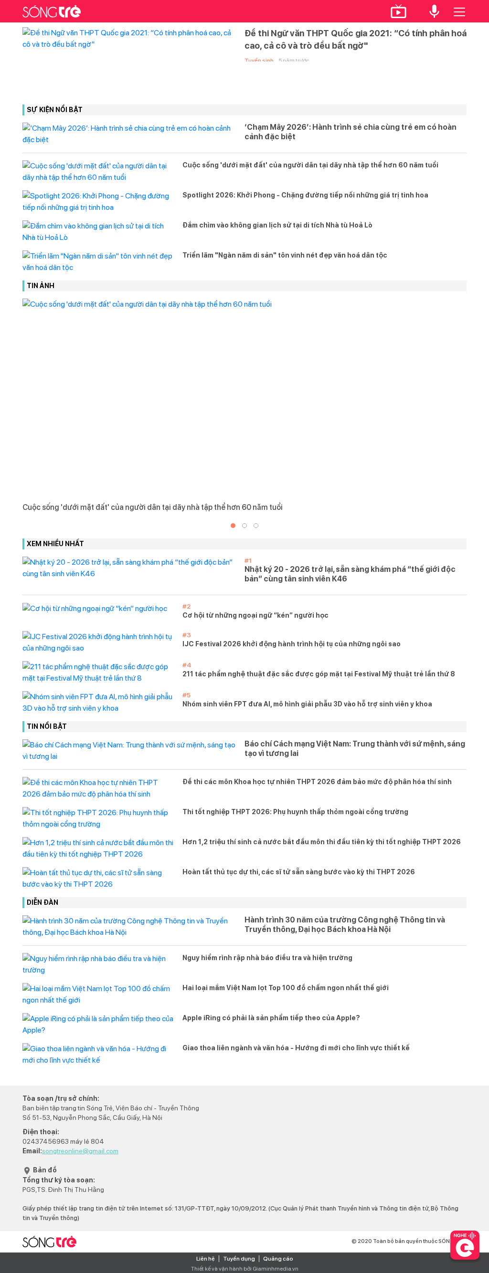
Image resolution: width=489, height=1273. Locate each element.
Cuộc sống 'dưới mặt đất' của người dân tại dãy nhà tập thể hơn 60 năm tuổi (310, 165)
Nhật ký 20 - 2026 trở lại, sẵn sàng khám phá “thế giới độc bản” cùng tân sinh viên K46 (350, 574)
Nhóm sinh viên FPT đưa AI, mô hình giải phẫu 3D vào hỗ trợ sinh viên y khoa (307, 704)
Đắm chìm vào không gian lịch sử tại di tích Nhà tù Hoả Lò (277, 225)
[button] (233, 525)
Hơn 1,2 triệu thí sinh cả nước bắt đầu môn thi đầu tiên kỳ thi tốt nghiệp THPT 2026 (321, 842)
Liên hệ (205, 1258)
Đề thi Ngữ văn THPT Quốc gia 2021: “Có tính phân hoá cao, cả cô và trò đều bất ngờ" (355, 39)
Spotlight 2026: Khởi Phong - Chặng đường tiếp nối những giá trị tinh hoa (305, 195)
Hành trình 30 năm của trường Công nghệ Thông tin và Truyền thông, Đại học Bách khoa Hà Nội (344, 924)
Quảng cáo (278, 1258)
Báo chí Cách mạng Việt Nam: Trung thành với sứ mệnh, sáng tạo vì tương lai (354, 748)
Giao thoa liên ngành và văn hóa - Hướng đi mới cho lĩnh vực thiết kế (296, 1048)
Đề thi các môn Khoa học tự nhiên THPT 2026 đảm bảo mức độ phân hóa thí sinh (317, 782)
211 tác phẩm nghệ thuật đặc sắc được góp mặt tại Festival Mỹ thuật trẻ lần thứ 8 (318, 674)
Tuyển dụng (239, 1258)
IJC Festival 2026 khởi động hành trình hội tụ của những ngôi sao (291, 644)
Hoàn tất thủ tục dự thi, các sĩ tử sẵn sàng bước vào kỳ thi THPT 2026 (298, 872)
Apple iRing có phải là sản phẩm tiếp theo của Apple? (271, 1018)
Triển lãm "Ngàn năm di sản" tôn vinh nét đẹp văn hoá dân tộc (284, 255)
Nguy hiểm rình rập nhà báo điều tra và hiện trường (267, 958)
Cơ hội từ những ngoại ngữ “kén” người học (255, 615)
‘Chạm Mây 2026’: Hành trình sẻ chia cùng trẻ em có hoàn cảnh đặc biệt (350, 132)
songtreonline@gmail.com (80, 1151)
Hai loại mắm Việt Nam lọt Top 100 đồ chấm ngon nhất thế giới (285, 988)
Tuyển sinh (259, 60)
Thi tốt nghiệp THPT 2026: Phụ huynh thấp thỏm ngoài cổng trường (295, 812)
